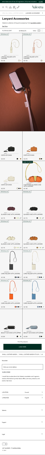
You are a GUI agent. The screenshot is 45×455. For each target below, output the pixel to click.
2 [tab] (8, 55)
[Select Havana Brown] (20, 158)
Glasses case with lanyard (33, 214)
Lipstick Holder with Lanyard (8, 57)
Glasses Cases (36, 23)
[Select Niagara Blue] (20, 336)
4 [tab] (14, 55)
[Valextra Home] (37, 7)
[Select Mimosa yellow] (16, 218)
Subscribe (6, 372)
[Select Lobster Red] (15, 306)
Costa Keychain (6, 155)
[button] (10, 7)
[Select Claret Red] (14, 218)
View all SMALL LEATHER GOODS (12, 13)
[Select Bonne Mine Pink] (20, 60)
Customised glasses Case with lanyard (32, 185)
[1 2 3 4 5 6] (33, 201)
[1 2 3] (33, 172)
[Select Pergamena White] (19, 60)
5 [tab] (17, 55)
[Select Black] (17, 158)
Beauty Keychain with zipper (11, 333)
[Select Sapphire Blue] (17, 277)
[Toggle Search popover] (7, 7)
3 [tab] (11, 55)
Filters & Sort (7, 31)
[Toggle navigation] (3, 7)
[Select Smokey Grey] (15, 277)
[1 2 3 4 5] (11, 44)
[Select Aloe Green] (18, 218)
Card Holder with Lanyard (10, 273)
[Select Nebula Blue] (37, 306)
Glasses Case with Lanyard (10, 214)
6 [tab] (40, 213)
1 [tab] (5, 55)
